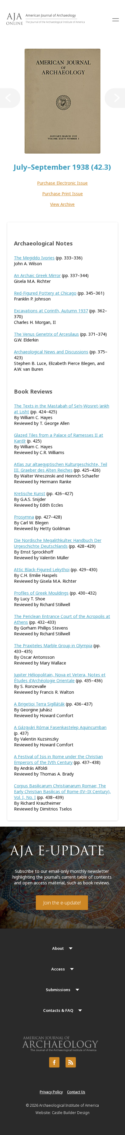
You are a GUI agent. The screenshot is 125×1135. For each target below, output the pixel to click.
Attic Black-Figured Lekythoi (41, 569)
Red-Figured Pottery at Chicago (45, 293)
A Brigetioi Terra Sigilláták (39, 704)
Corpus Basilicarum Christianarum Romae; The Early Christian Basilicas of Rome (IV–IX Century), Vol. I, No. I (62, 791)
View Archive (62, 204)
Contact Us (76, 1092)
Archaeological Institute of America (69, 1105)
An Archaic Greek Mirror (37, 275)
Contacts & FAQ (58, 1010)
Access (58, 969)
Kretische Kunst (29, 493)
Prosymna (24, 517)
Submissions (58, 989)
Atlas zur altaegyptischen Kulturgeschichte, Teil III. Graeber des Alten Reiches (60, 467)
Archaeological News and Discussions (51, 352)
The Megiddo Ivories (34, 258)
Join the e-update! (62, 902)
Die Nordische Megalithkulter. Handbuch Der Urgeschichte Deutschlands (57, 543)
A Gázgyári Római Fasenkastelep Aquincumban (60, 727)
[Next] (115, 98)
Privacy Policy (51, 1092)
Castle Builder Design (71, 1112)
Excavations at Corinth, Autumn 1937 (51, 311)
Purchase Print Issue (62, 193)
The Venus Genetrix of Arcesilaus (46, 334)
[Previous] (10, 98)
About (58, 948)
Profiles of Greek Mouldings (41, 593)
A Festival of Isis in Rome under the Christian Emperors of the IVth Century (58, 759)
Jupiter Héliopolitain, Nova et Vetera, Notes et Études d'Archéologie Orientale (60, 677)
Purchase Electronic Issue (62, 183)
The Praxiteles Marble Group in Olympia (53, 645)
